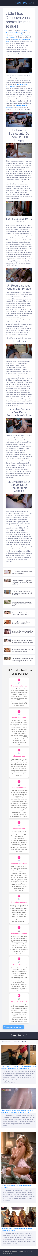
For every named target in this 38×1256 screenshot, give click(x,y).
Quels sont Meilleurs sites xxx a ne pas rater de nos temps (22, 613)
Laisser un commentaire (13, 1027)
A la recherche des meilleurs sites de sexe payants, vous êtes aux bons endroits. (23, 660)
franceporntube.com (19, 686)
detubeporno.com (19, 717)
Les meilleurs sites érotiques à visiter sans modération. (21, 623)
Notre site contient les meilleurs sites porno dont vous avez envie (22, 641)
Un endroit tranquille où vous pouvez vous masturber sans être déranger (22, 593)
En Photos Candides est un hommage (16, 32)
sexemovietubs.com (19, 933)
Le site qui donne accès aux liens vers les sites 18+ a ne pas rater (22, 632)
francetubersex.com (19, 902)
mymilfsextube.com (19, 863)
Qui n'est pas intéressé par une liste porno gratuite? (22, 572)
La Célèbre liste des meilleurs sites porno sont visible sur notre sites (22, 603)
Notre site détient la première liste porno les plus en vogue (22, 650)
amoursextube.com (19, 787)
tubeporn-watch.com (19, 1002)
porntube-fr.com (19, 828)
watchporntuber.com (19, 965)
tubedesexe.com (19, 756)
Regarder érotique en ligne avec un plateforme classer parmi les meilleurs (22, 582)
